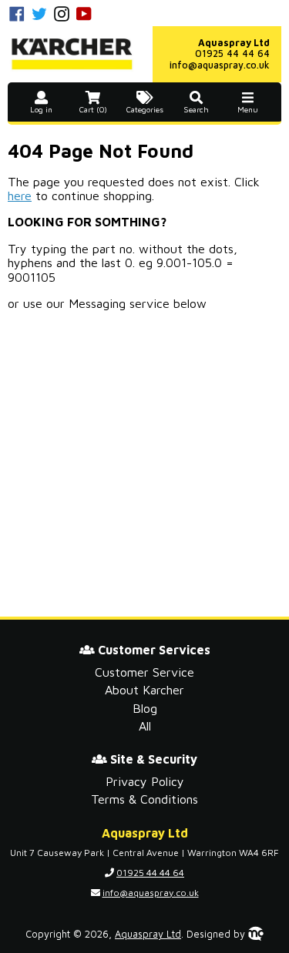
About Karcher (144, 690)
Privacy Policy (145, 781)
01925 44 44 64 (232, 53)
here (20, 195)
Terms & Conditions (144, 799)
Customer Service (144, 672)
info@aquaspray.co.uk (220, 65)
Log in (41, 109)
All (145, 726)
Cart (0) (93, 109)
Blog (145, 708)
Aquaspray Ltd (148, 934)
